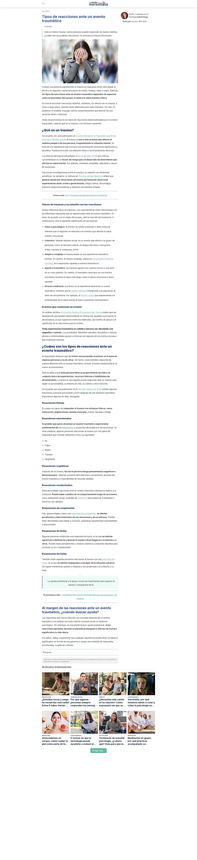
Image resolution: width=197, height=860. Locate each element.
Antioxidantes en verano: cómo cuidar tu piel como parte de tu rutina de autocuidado (55, 741)
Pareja (102, 697)
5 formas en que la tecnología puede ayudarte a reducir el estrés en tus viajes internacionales (82, 741)
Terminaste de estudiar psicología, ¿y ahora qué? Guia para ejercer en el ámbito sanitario (112, 741)
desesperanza (66, 427)
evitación (82, 498)
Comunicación (76, 697)
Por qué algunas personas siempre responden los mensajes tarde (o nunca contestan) (84, 702)
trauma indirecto (78, 291)
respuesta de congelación (83, 513)
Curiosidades (133, 697)
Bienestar (46, 735)
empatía (46, 332)
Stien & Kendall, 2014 (86, 156)
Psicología (46, 11)
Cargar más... (98, 750)
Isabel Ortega (142, 17)
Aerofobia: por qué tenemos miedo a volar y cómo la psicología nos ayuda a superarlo (141, 702)
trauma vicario (87, 295)
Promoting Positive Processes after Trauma (82, 312)
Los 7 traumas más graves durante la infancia (86, 195)
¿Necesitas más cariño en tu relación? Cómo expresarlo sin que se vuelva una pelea (111, 702)
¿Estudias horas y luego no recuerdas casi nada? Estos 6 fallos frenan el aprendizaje (55, 702)
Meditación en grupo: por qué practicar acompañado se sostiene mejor (140, 741)
